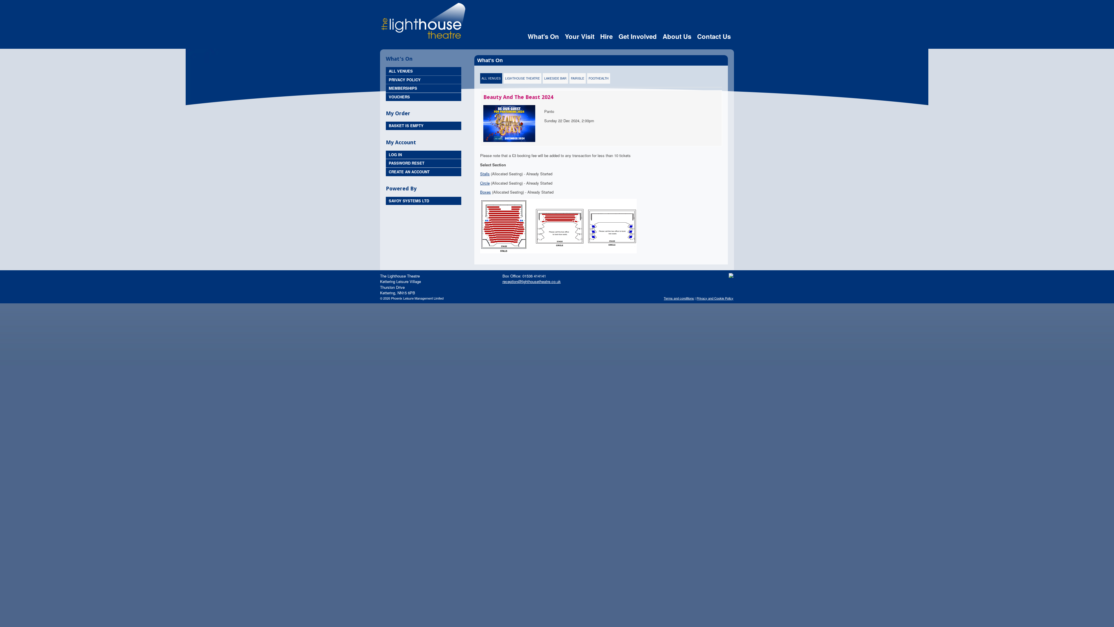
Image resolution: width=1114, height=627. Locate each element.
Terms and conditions (679, 298)
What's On (543, 36)
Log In (395, 154)
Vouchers (399, 97)
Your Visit (579, 36)
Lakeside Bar (555, 78)
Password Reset (406, 163)
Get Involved (638, 36)
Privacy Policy (405, 79)
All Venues (401, 71)
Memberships (403, 88)
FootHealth (599, 78)
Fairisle (577, 78)
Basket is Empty (406, 125)
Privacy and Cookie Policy (715, 298)
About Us (677, 36)
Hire (606, 36)
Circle (485, 183)
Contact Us (714, 36)
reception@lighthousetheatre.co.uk (531, 281)
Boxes (485, 192)
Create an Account (409, 171)
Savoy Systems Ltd (409, 200)
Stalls (485, 173)
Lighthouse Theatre (522, 78)
